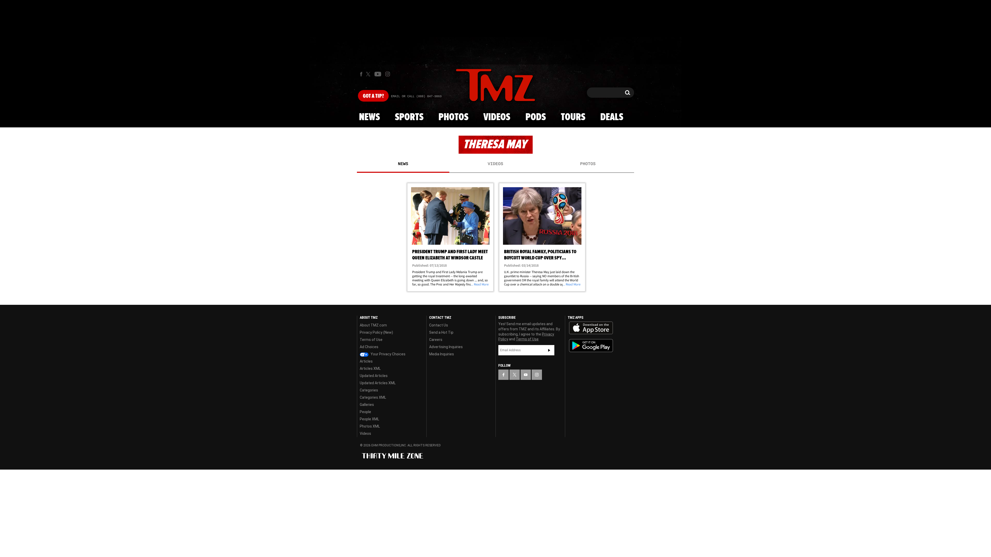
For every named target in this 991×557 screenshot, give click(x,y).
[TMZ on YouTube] (526, 375)
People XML (369, 419)
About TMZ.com (373, 325)
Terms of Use (371, 340)
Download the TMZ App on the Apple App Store (591, 328)
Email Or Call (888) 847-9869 (416, 96)
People (365, 412)
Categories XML (373, 397)
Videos (496, 117)
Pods (535, 117)
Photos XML (370, 426)
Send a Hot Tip (441, 332)
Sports (409, 117)
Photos (453, 117)
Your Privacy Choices (387, 354)
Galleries (367, 405)
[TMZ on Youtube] (377, 74)
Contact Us (438, 325)
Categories (369, 390)
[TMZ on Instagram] (387, 74)
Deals (611, 117)
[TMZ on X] (368, 74)
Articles (366, 361)
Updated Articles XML (378, 383)
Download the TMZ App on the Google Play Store (591, 345)
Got (373, 96)
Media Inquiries (441, 354)
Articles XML (370, 368)
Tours (573, 117)
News (369, 117)
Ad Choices (369, 347)
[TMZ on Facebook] (361, 74)
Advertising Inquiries (446, 347)
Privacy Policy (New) (376, 332)
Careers (435, 340)
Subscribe (549, 350)
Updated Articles (374, 376)
